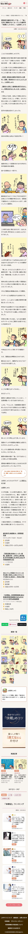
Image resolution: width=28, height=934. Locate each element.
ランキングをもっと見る (14, 905)
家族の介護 (4, 782)
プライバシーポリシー (17, 921)
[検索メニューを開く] (24, 3)
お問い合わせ (23, 918)
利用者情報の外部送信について (14, 925)
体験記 (7, 15)
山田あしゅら (12, 690)
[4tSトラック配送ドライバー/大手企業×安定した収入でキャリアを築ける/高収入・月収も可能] (14, 580)
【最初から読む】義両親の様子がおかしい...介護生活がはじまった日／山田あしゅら (13, 89)
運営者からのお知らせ (14, 928)
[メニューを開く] (26, 3)
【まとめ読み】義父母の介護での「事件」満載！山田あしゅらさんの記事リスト (13, 473)
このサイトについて (6, 918)
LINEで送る (5, 624)
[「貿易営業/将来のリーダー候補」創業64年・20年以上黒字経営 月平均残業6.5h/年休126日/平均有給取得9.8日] (14, 559)
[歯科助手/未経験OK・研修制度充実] (14, 539)
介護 (2, 780)
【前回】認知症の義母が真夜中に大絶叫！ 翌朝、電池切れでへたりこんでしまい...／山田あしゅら (14, 79)
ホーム (3, 15)
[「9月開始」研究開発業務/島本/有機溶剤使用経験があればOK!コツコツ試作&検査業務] (14, 602)
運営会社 (15, 918)
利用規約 (7, 921)
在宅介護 (6, 780)
